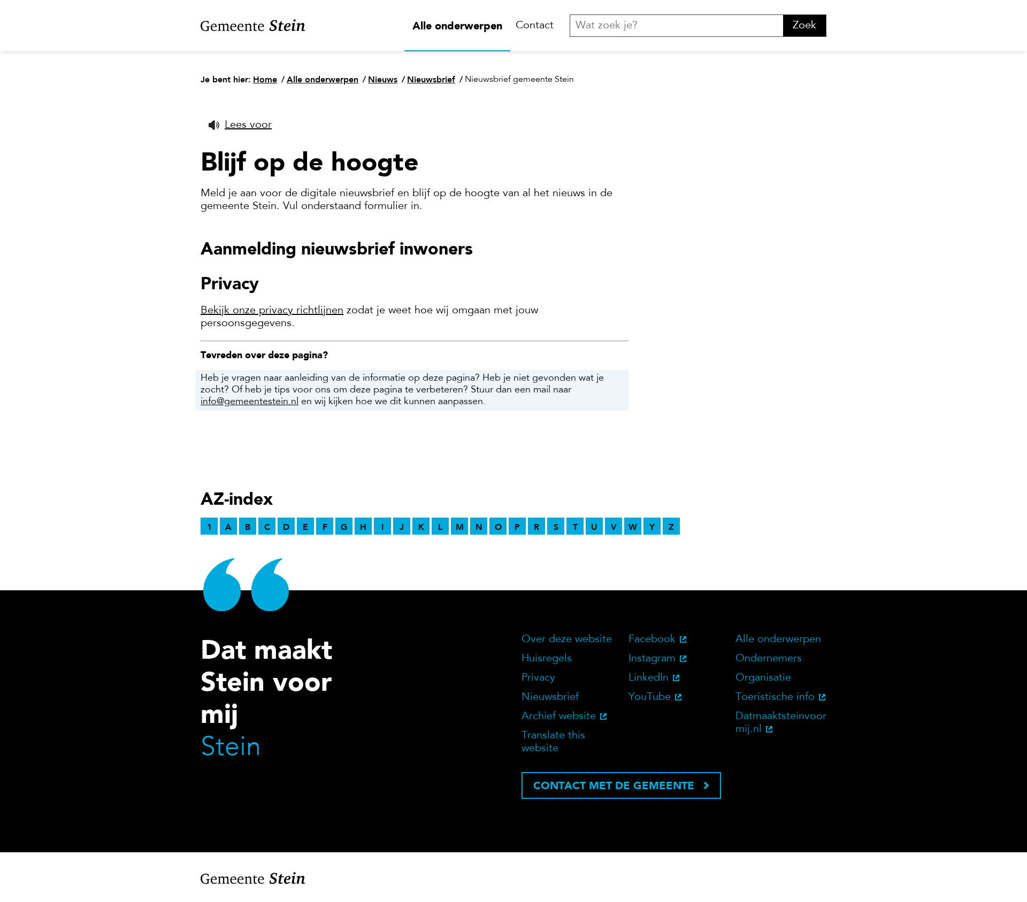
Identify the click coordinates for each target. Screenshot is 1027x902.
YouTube (650, 697)
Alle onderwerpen (457, 25)
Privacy (538, 678)
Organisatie (763, 678)
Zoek (804, 25)
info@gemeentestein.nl (249, 402)
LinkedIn (649, 678)
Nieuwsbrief (550, 697)
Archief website (559, 716)
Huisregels (547, 658)
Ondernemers (768, 658)
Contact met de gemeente (613, 785)
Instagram (652, 658)
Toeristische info (775, 697)
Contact (535, 25)
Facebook (652, 639)
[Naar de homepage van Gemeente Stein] (253, 25)
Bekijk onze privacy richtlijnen (272, 310)
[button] (240, 125)
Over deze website (567, 639)
